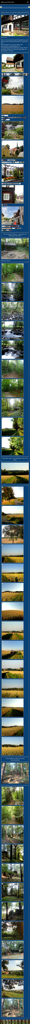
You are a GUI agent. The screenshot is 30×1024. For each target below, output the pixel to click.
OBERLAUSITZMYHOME (7, 2)
